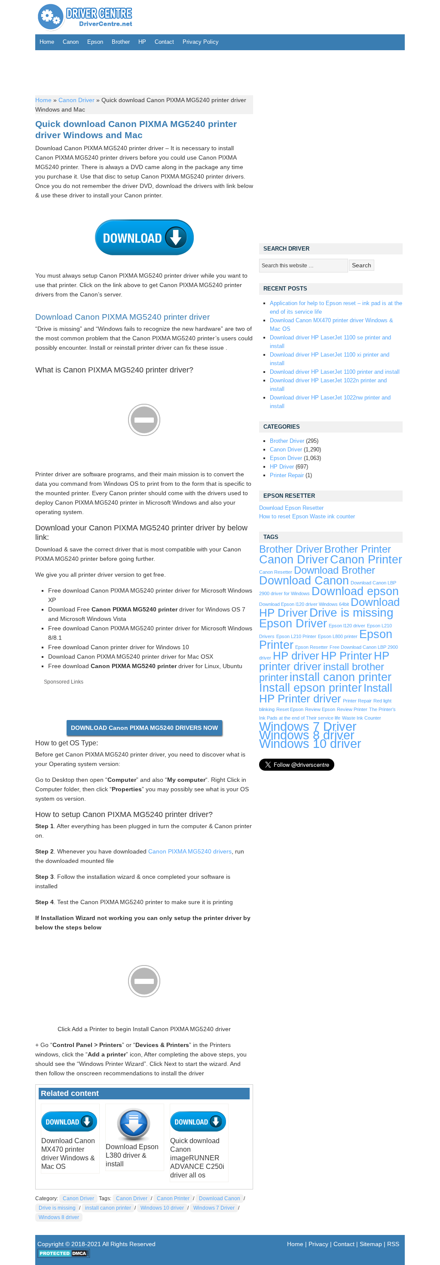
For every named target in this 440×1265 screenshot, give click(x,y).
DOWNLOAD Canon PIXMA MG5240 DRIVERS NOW (144, 727)
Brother (121, 42)
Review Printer (352, 709)
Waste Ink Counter (361, 717)
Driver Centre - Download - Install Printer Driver (85, 17)
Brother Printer (357, 549)
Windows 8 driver (59, 1217)
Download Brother (334, 570)
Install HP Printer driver (325, 693)
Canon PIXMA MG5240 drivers (190, 851)
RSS (393, 1244)
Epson (95, 42)
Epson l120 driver (347, 625)
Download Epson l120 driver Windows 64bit (304, 604)
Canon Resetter (275, 572)
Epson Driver (286, 458)
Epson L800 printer (338, 636)
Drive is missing (57, 1208)
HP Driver (282, 466)
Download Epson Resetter (291, 508)
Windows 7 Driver (214, 1208)
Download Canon (219, 1198)
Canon (71, 42)
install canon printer (108, 1208)
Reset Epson (289, 709)
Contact (164, 42)
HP (142, 42)
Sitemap (371, 1244)
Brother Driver (287, 441)
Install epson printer (310, 687)
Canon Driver (76, 100)
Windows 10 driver (162, 1208)
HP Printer (346, 656)
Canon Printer (173, 1198)
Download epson (355, 591)
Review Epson (320, 709)
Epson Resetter (311, 647)
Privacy (318, 1244)
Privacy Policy (201, 42)
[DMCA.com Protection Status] (63, 1256)
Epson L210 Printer (296, 636)
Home (47, 42)
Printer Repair (287, 475)
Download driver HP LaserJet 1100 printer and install (335, 372)
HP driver (296, 656)
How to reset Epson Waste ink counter (307, 516)
